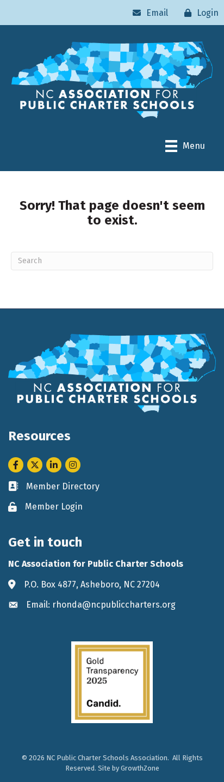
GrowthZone (140, 768)
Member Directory (62, 486)
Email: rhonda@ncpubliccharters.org (101, 604)
